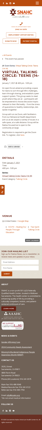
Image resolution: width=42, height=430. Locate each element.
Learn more (8, 308)
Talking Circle (21, 179)
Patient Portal (30, 41)
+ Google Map (23, 221)
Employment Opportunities (21, 35)
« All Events (7, 55)
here (22, 135)
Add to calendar (14, 147)
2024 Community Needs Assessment (16, 347)
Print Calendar (32, 240)
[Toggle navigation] (37, 3)
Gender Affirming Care (10, 342)
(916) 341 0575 (21, 29)
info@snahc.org (13, 395)
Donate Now (11, 41)
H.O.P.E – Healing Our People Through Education (16, 230)
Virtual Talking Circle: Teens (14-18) (17, 176)
